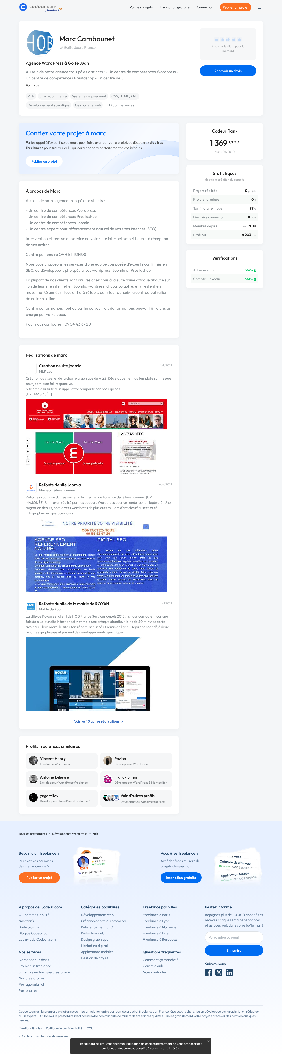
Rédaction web (92, 933)
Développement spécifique (49, 105)
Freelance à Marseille (159, 927)
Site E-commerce (53, 96)
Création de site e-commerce (104, 921)
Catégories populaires (100, 907)
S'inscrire (234, 950)
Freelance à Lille (156, 933)
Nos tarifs (26, 921)
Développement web (97, 914)
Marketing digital (94, 945)
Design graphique (94, 939)
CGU (90, 1028)
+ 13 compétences (120, 105)
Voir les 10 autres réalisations (97, 721)
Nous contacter (155, 972)
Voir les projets (141, 7)
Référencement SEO (97, 927)
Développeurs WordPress (69, 834)
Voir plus (32, 85)
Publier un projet (236, 7)
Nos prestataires (32, 978)
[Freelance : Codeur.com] (41, 7)
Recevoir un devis (228, 71)
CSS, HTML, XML (124, 96)
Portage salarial (31, 984)
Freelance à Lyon (156, 921)
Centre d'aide (153, 966)
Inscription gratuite (175, 7)
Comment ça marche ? (160, 959)
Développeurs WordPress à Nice (143, 802)
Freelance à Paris (156, 914)
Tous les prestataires (33, 834)
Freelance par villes (160, 907)
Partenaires (28, 990)
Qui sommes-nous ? (34, 914)
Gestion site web (88, 105)
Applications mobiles (97, 951)
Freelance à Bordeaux (160, 939)
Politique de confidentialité (64, 1028)
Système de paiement (89, 96)
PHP (31, 96)
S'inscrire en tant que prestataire (44, 972)
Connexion (205, 7)
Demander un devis (34, 959)
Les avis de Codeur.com (37, 939)
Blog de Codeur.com (34, 933)
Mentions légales (30, 1028)
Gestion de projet (94, 958)
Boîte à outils (29, 927)
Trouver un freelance (35, 966)
